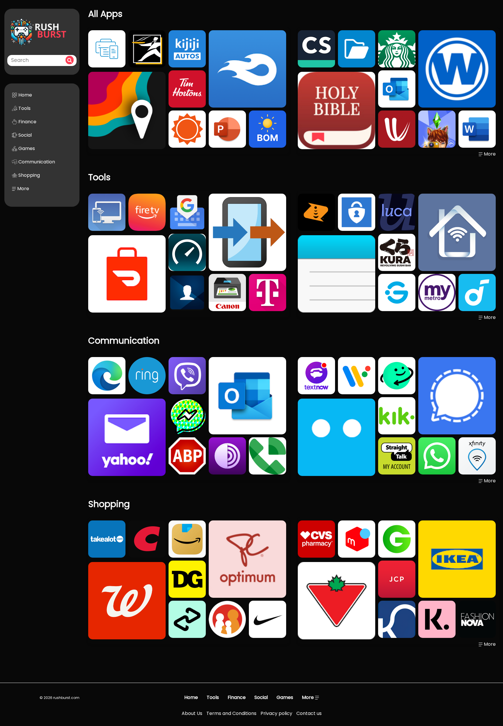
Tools (24, 108)
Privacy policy (276, 713)
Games (26, 148)
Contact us (309, 713)
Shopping (28, 175)
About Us (192, 713)
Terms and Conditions (231, 713)
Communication (36, 161)
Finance (26, 121)
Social (24, 135)
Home (24, 95)
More (22, 188)
